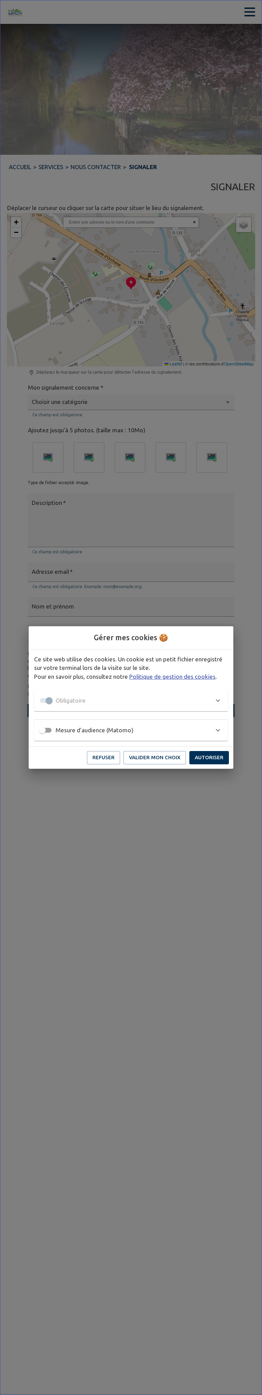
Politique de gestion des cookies (172, 676)
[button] (131, 700)
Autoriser (209, 757)
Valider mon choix (154, 757)
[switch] (42, 730)
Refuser (103, 757)
